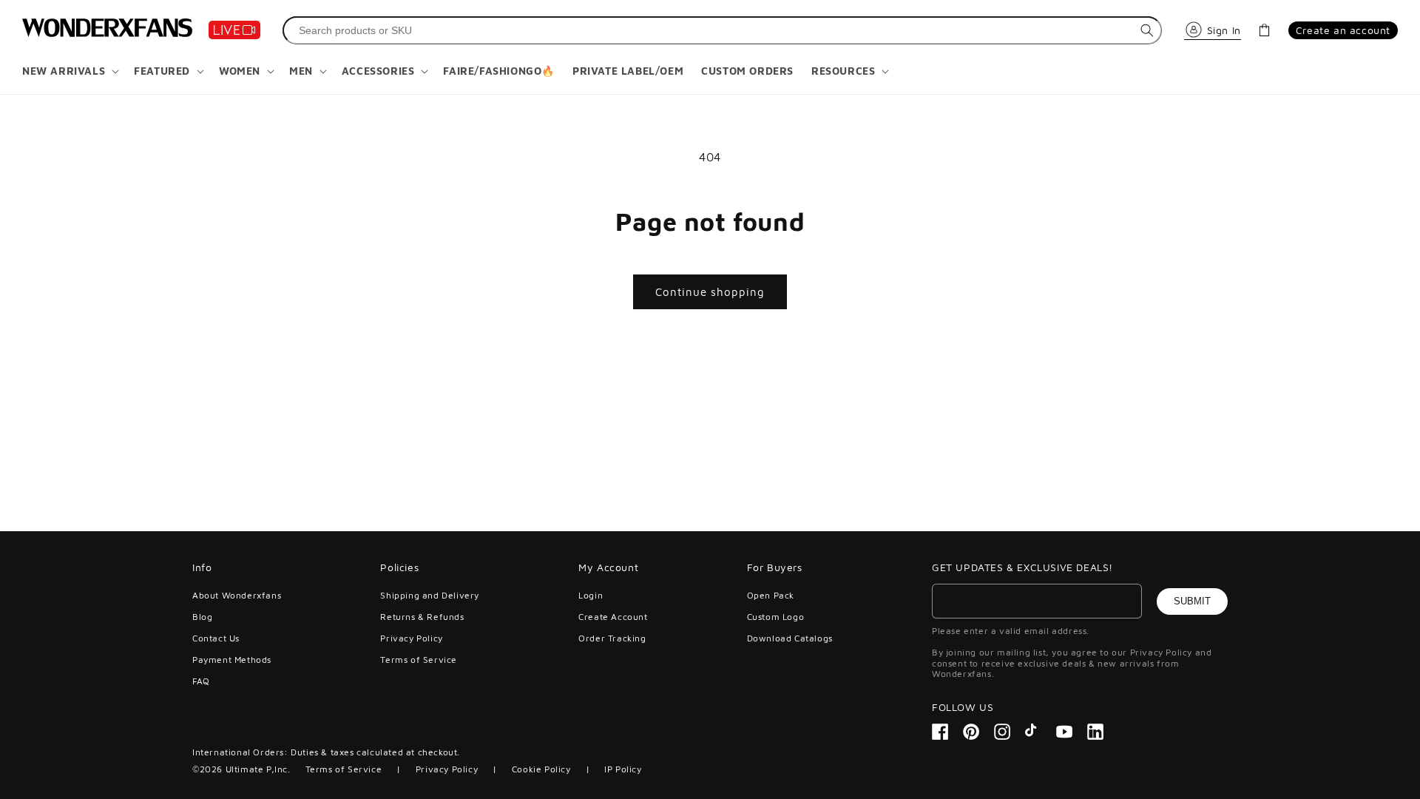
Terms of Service (418, 659)
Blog (202, 616)
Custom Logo (776, 616)
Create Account (612, 616)
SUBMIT (1192, 601)
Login (590, 595)
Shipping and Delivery (429, 595)
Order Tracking (612, 638)
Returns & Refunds (422, 616)
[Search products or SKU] (1147, 30)
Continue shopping (710, 292)
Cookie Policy (541, 769)
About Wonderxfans (236, 595)
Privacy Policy (411, 638)
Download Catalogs (790, 638)
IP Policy (622, 769)
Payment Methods (231, 659)
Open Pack (770, 595)
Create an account (1343, 30)
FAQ (201, 681)
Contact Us (216, 638)
